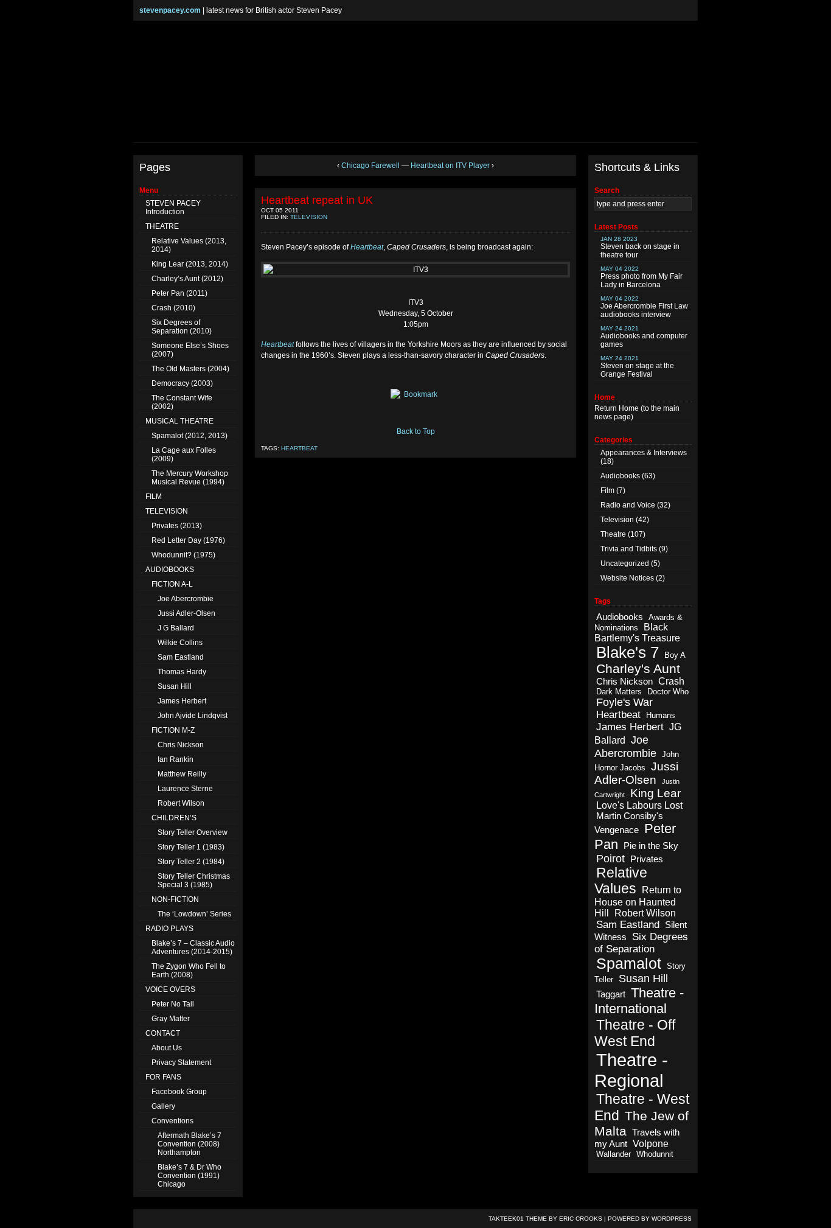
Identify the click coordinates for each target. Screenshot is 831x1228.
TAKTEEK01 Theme (518, 1218)
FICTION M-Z (173, 730)
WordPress (672, 1218)
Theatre (613, 534)
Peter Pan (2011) (179, 293)
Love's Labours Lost (639, 805)
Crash (671, 681)
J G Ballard (176, 628)
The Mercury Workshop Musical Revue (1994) (189, 477)
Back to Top (416, 431)
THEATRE (162, 226)
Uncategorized (624, 563)
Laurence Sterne (185, 788)
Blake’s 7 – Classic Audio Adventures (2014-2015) (193, 947)
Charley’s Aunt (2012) (187, 278)
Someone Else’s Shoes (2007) (190, 349)
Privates (646, 859)
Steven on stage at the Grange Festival (637, 367)
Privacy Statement (181, 1062)
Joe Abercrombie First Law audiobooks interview (644, 307)
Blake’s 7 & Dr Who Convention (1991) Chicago (189, 1175)
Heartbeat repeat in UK (317, 200)
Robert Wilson (181, 803)
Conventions (172, 1121)
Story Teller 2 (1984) (191, 861)
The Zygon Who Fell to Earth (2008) (188, 970)
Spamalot (628, 963)
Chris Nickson (181, 745)
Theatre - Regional (631, 1070)
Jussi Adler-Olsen (186, 613)
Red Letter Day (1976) (188, 540)
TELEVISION (166, 511)
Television (308, 217)
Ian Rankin (175, 759)
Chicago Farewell (370, 165)
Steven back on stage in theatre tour (640, 247)
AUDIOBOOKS (169, 569)
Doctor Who (668, 691)
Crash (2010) (173, 308)
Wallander (613, 1154)
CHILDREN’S (173, 818)
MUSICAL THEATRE (179, 421)
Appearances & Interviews (643, 452)
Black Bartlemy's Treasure (637, 632)
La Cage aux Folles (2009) (183, 454)
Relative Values (620, 880)
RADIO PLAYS (169, 928)
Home (629, 408)
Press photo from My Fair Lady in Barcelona (641, 277)
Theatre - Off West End (634, 1033)
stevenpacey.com (170, 10)
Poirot (610, 859)
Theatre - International (639, 1000)
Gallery (163, 1106)
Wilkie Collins (180, 642)
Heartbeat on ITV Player (450, 165)
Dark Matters (619, 691)
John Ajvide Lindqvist (193, 715)
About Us (166, 1048)
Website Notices (627, 578)
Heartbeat (299, 448)
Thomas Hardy (182, 672)
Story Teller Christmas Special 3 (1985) (194, 880)
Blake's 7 (627, 652)
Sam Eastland (181, 657)
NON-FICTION (175, 899)
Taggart (610, 994)
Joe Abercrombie (186, 599)
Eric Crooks (580, 1218)
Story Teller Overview (193, 832)
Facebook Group (179, 1091)
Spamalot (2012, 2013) (189, 435)
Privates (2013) (176, 526)
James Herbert (182, 701)
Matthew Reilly (182, 774)
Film (607, 490)
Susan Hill (175, 686)
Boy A (675, 655)
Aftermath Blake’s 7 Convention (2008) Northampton (189, 1144)
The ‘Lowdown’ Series (194, 914)
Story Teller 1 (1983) (191, 847)
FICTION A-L (172, 584)
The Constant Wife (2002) (181, 402)
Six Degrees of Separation (641, 943)
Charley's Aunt (638, 668)
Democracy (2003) (182, 383)
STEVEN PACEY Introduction (173, 207)
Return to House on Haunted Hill (637, 901)
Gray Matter (170, 1018)
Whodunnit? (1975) (183, 555)
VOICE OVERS (170, 989)
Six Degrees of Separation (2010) (181, 326)
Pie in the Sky (651, 846)
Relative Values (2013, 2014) (188, 245)
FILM (153, 496)
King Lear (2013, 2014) (189, 264)
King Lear (655, 793)
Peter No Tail (172, 1004)
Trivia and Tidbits (628, 549)
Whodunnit (654, 1154)
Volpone (651, 1144)
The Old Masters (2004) (190, 369)
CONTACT (162, 1033)
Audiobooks (620, 476)
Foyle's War (624, 702)
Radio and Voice (627, 505)
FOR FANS (163, 1077)
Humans (660, 715)
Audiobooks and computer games (643, 337)
